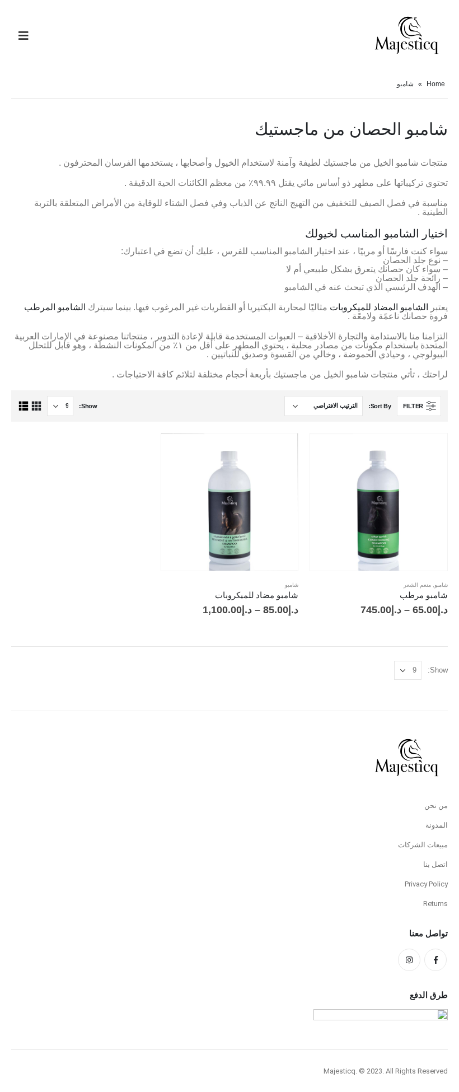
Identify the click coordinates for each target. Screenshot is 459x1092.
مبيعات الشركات (423, 845)
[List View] (23, 406)
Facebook (435, 960)
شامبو (441, 585)
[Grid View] (36, 406)
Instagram (409, 960)
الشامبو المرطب (55, 307)
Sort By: (379, 406)
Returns (435, 903)
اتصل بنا (435, 864)
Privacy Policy (426, 884)
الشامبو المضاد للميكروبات (379, 307)
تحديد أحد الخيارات (329, 452)
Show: (88, 406)
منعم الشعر (417, 585)
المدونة (436, 825)
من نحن (436, 805)
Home (436, 84)
